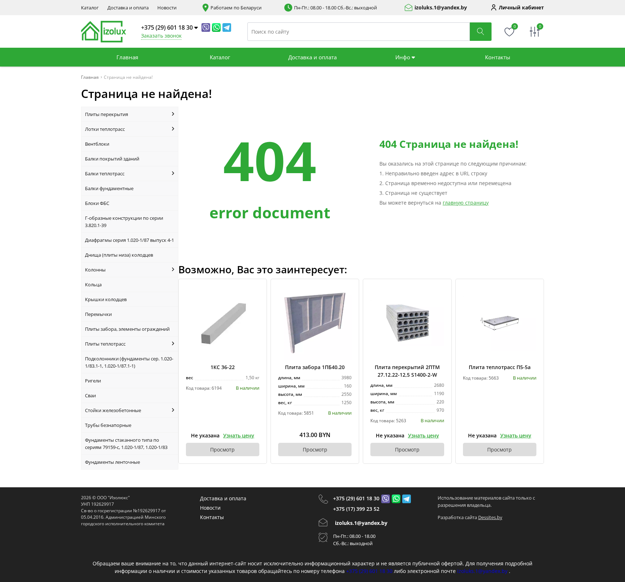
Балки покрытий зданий (112, 158)
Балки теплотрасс (104, 173)
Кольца (93, 284)
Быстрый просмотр (223, 323)
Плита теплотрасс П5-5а (500, 367)
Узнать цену (238, 435)
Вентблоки (97, 144)
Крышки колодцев (106, 299)
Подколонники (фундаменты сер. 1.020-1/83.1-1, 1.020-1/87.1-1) (129, 362)
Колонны (95, 269)
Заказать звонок (161, 35)
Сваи (90, 395)
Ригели (93, 380)
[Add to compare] (254, 303)
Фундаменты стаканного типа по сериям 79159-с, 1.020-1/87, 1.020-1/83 (126, 443)
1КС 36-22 (223, 367)
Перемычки (98, 314)
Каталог (90, 7)
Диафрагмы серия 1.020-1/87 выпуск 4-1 (129, 240)
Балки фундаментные (109, 188)
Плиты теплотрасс (105, 344)
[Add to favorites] (254, 291)
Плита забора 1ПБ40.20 (315, 367)
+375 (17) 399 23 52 (356, 508)
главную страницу (466, 202)
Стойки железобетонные (113, 410)
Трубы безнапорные (108, 425)
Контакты (497, 57)
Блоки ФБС (97, 203)
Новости (167, 7)
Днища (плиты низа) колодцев (119, 255)
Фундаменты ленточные (112, 462)
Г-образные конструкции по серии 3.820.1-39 (124, 221)
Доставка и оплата (128, 7)
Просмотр (222, 449)
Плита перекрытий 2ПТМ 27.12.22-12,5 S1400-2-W (407, 371)
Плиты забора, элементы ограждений (127, 329)
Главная (127, 57)
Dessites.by (490, 517)
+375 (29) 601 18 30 (356, 498)
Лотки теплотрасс (105, 129)
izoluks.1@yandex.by (440, 7)
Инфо (403, 57)
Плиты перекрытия (106, 114)
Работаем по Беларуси (236, 7)
